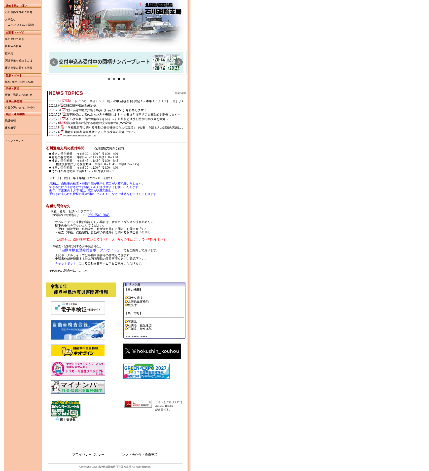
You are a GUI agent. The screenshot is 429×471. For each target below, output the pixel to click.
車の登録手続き (14, 38)
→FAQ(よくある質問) (19, 24)
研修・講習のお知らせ (18, 94)
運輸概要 (10, 127)
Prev (54, 62)
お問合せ (10, 19)
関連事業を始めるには (18, 60)
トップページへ (14, 140)
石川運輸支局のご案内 (18, 12)
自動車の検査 (13, 46)
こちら (83, 270)
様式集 (9, 53)
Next (179, 62)
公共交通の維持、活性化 (20, 107)
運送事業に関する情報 (18, 67)
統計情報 (10, 120)
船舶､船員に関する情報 (19, 81)
